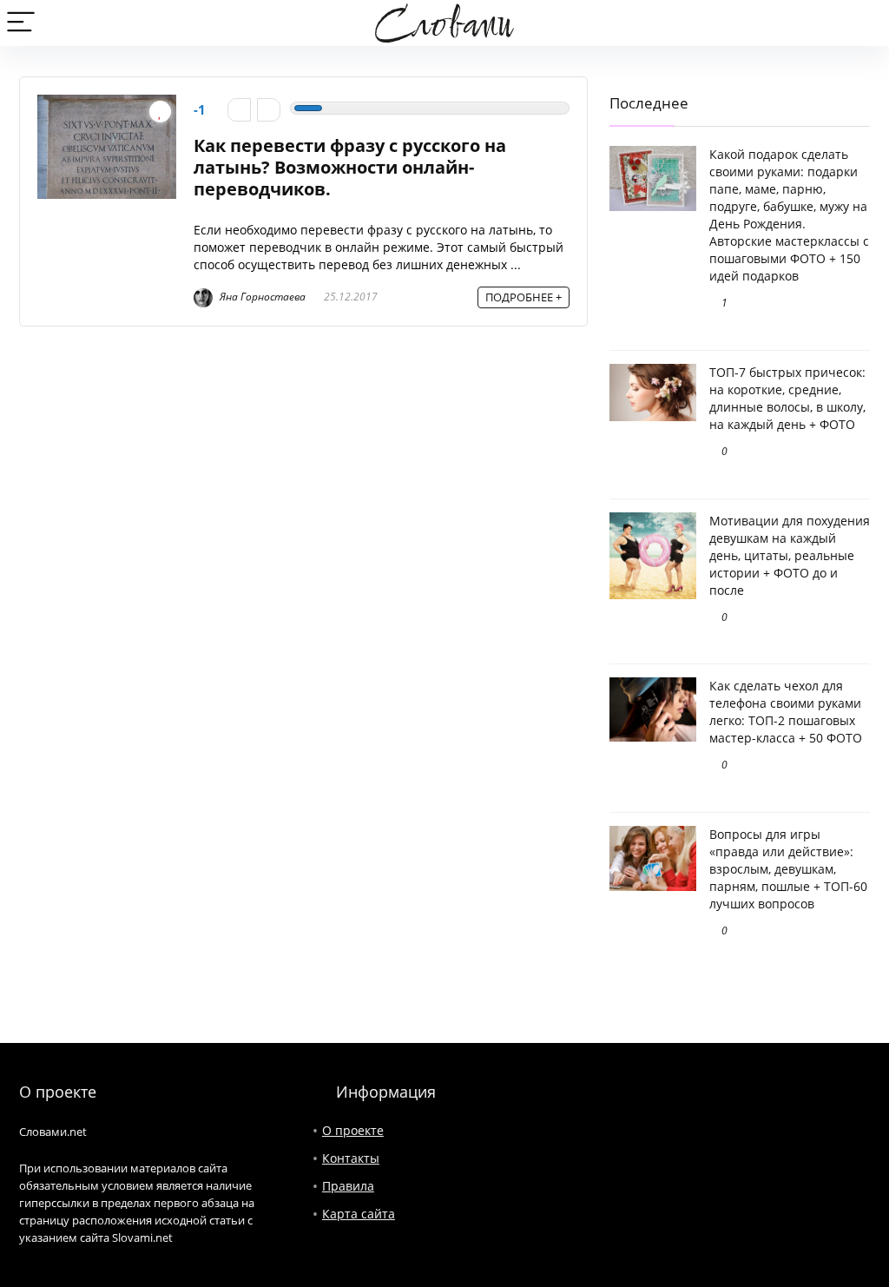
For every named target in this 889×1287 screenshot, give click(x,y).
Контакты (350, 1158)
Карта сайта (358, 1213)
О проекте (353, 1130)
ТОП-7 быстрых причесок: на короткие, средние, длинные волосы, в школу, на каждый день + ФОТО (787, 398)
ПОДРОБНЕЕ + (523, 297)
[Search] (862, 23)
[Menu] (21, 23)
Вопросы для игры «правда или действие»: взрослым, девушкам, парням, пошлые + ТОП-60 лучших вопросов (788, 869)
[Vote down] (239, 110)
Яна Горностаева (261, 296)
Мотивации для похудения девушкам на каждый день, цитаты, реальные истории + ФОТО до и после (789, 555)
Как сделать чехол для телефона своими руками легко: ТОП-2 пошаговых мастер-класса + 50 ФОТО (785, 711)
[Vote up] (268, 110)
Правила (348, 1186)
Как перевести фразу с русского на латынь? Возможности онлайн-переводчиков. (350, 167)
